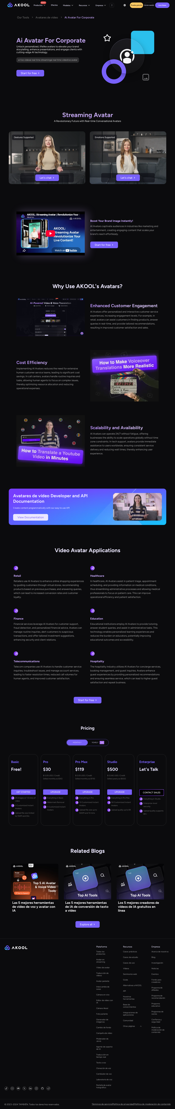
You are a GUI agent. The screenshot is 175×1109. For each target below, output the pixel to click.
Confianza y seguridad (156, 1020)
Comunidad (128, 1020)
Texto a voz (101, 1063)
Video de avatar (103, 967)
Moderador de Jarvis (102, 1040)
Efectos (54, 5)
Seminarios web (130, 974)
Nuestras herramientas (129, 997)
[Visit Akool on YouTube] (12, 1088)
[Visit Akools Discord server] (18, 1088)
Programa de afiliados (156, 989)
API (124, 991)
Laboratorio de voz (104, 1079)
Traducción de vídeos (102, 974)
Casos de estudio (130, 957)
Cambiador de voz (104, 1074)
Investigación (157, 963)
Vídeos (126, 968)
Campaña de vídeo (104, 1033)
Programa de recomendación (158, 997)
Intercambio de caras (102, 988)
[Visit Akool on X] (24, 1088)
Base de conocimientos (129, 1005)
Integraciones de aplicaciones (130, 1013)
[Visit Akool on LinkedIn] (30, 1088)
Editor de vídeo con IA (104, 1001)
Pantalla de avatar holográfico (103, 1086)
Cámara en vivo (102, 995)
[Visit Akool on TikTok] (6, 1088)
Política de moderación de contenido (157, 1029)
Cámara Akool (102, 1008)
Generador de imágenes (102, 1020)
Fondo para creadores (156, 981)
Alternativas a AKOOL (132, 985)
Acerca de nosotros (160, 951)
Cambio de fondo (103, 1027)
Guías (125, 980)
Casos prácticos (130, 951)
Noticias (155, 968)
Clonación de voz (103, 1068)
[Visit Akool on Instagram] (36, 1088)
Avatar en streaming (100, 960)
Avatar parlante (102, 981)
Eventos (155, 974)
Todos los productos (100, 952)
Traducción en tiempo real (102, 1056)
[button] (39, 5)
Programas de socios (157, 1012)
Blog (153, 957)
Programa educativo (155, 1004)
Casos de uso (129, 963)
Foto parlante (102, 1014)
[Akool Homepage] (18, 5)
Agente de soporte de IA (104, 1048)
